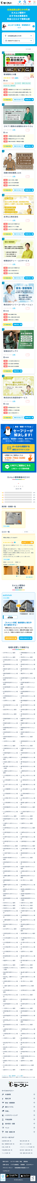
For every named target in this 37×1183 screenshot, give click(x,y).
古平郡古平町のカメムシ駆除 (10, 995)
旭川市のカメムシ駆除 (9, 657)
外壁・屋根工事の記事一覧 (26, 1153)
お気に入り (29, 3)
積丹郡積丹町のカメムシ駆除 (28, 863)
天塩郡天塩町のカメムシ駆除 (28, 911)
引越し (7, 1111)
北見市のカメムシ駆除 (27, 816)
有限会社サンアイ (11, 351)
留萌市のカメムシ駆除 (27, 1061)
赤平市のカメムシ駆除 (9, 653)
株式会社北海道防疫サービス (16, 397)
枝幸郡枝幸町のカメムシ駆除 (10, 733)
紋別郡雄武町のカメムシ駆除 (10, 1016)
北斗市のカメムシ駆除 (27, 995)
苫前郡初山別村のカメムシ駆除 (28, 930)
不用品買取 (8, 1119)
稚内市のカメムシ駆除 (27, 1070)
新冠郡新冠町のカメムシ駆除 (10, 957)
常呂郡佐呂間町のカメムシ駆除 (28, 925)
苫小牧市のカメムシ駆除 (10, 929)
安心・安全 (20, 4)
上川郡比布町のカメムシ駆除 (28, 799)
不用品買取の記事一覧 (7, 1150)
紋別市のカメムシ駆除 (27, 1024)
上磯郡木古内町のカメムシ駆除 (10, 772)
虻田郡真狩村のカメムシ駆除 (10, 692)
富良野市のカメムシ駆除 (27, 986)
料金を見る (7, 100)
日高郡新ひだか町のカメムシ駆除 (10, 968)
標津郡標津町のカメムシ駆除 (28, 854)
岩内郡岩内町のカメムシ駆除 (10, 706)
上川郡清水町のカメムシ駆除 (28, 781)
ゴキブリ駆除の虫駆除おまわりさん (18, 126)
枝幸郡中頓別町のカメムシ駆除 (28, 733)
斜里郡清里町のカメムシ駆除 (10, 867)
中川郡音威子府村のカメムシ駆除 (28, 939)
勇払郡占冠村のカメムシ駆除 (28, 1043)
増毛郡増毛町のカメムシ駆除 (28, 1000)
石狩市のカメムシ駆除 (9, 700)
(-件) (14, 130)
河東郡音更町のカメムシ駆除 (28, 754)
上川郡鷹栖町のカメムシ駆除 (10, 790)
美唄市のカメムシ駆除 (27, 968)
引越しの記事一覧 (6, 1147)
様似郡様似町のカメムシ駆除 (10, 849)
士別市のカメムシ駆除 (27, 857)
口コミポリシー (30, 1164)
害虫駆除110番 (10, 74)
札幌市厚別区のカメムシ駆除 (10, 828)
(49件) (16, 78)
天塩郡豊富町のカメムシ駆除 (10, 916)
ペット (7, 1128)
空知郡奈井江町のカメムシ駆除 (10, 894)
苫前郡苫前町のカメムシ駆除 (10, 934)
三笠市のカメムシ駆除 (9, 1008)
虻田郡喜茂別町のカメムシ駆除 (10, 679)
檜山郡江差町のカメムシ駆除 (28, 973)
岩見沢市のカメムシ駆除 (10, 709)
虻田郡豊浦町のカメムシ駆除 (10, 688)
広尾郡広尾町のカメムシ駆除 (10, 982)
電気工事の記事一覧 (24, 1141)
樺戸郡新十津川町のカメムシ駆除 (10, 767)
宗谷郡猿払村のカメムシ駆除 (28, 885)
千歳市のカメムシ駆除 (27, 908)
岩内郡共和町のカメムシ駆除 (28, 706)
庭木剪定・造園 (10, 1124)
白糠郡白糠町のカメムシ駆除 (10, 876)
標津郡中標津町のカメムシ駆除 (10, 858)
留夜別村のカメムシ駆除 (27, 1065)
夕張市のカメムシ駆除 (9, 1038)
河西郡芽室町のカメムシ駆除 (10, 754)
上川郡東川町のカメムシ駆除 (10, 799)
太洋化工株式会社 (11, 216)
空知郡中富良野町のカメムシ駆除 (28, 894)
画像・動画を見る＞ (29, 577)
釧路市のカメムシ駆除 (27, 819)
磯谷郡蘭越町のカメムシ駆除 (28, 701)
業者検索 (24, 4)
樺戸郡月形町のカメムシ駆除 (28, 767)
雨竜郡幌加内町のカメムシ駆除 (10, 728)
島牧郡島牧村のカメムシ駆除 (10, 863)
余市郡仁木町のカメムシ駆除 (10, 1052)
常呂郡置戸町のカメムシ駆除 (28, 921)
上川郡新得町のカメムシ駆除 (28, 785)
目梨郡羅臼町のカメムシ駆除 (10, 1012)
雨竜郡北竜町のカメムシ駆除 (28, 724)
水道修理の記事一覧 (6, 1141)
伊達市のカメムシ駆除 (9, 908)
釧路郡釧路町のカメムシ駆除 (10, 819)
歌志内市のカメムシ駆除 (10, 714)
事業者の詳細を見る (25, 638)
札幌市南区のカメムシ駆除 (28, 846)
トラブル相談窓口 (15, 1164)
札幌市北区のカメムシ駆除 (28, 828)
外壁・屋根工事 (10, 1132)
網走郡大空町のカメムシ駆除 (10, 670)
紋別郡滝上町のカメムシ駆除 (10, 1021)
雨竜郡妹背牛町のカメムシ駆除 (28, 728)
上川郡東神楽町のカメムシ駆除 (28, 794)
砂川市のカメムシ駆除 (27, 880)
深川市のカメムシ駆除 (27, 981)
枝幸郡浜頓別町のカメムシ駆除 (10, 737)
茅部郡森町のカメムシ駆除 (28, 807)
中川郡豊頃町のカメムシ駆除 (10, 943)
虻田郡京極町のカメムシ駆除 (28, 679)
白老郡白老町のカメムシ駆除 (28, 872)
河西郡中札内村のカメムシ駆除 (28, 749)
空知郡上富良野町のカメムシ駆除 (28, 890)
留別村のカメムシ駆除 (9, 1070)
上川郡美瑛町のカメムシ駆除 (10, 794)
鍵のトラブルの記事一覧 (25, 1144)
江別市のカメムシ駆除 (9, 741)
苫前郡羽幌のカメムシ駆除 (28, 933)
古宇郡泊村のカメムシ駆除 (28, 990)
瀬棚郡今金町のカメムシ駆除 (10, 885)
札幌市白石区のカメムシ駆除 (28, 833)
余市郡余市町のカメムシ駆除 (28, 1052)
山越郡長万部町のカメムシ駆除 (10, 1030)
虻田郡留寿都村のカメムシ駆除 (28, 692)
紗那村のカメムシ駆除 (27, 903)
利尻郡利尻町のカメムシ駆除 (10, 1057)
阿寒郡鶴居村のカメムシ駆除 (28, 653)
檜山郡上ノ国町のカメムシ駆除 (10, 977)
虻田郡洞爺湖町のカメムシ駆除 (28, 683)
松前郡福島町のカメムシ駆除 (10, 1004)
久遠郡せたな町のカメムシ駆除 (10, 824)
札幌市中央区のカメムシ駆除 (10, 838)
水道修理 (8, 1094)
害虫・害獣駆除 (12, 1075)
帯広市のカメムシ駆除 (27, 746)
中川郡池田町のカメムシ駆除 (10, 939)
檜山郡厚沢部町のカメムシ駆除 (10, 973)
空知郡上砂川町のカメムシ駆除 (10, 890)
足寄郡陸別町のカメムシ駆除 (28, 661)
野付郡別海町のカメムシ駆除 (28, 961)
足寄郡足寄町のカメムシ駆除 (10, 661)
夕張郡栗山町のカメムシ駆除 (28, 1030)
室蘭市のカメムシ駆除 (27, 1008)
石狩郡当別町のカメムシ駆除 (28, 697)
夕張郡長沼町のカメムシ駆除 (10, 1034)
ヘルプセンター (6, 1171)
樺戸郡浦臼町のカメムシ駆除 (28, 763)
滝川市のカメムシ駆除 (27, 905)
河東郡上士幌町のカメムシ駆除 (10, 758)
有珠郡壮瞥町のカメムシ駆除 (28, 710)
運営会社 (26, 1161)
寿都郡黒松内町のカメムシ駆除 (28, 876)
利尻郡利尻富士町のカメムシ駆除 (28, 1057)
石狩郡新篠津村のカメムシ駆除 (10, 697)
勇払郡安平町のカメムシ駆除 (10, 1043)
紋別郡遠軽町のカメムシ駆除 (28, 1012)
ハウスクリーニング (11, 1115)
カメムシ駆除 (6, 526)
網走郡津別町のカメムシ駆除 (28, 670)
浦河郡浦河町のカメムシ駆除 (28, 715)
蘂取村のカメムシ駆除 (9, 905)
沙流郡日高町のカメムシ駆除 (28, 849)
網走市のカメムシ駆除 (27, 673)
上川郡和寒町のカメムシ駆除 (10, 803)
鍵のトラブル (9, 1107)
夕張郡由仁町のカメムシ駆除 (28, 1034)
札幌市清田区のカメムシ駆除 (10, 833)
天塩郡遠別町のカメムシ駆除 (10, 911)
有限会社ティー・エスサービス (16, 260)
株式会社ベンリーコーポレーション (18, 304)
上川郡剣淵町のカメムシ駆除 (10, 781)
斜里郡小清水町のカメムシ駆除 (28, 867)
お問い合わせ (6, 1164)
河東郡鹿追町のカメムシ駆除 (28, 758)
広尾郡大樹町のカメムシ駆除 (28, 977)
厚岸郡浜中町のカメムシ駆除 (28, 665)
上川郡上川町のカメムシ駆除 (28, 776)
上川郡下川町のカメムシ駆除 (10, 785)
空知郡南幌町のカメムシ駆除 (10, 899)
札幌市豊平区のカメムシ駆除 (10, 842)
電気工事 (8, 1098)
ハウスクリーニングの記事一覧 (27, 1147)
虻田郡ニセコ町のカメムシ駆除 (28, 688)
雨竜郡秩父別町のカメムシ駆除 (28, 719)
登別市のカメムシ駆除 (9, 965)
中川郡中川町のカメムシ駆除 (28, 943)
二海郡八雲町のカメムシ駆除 (10, 986)
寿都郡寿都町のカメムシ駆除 (10, 881)
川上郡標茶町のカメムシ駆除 (10, 812)
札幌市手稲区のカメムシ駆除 (28, 838)
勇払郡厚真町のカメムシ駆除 (28, 1039)
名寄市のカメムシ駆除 (27, 951)
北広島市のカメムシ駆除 (10, 816)
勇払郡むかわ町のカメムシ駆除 (10, 1048)
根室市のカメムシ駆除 (9, 960)
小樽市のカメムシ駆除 (9, 746)
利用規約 (23, 1164)
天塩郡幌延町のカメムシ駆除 (28, 916)
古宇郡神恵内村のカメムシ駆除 (10, 991)
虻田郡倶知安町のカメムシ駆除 (10, 683)
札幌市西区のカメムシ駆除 (28, 841)
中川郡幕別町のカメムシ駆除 (10, 952)
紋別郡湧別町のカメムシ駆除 (10, 1025)
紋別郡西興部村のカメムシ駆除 (28, 1021)
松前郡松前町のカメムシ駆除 (28, 1004)
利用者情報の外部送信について (22, 1167)
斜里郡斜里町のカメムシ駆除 (10, 872)
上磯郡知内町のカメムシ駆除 (28, 772)
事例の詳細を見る (10, 638)
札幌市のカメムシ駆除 (27, 823)
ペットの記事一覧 (6, 1153)
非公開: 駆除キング (12, 564)
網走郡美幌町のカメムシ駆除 (10, 674)
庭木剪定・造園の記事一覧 (26, 1150)
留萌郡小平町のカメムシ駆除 (10, 1061)
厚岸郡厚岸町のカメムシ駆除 (10, 665)
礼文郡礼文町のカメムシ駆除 (10, 1066)
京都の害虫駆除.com (12, 172)
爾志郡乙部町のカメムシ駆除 (28, 957)
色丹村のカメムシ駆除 (9, 903)
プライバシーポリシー (8, 1167)
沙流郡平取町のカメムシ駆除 (10, 854)
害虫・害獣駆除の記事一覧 (8, 1144)
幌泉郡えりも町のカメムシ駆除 (10, 1000)
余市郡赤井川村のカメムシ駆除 (28, 1048)
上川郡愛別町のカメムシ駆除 (10, 776)
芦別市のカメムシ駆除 (27, 657)
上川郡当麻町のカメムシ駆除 (28, 790)
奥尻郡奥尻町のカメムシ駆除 (28, 742)
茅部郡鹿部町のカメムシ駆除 (10, 808)
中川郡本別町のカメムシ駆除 (28, 948)
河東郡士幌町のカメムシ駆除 (10, 763)
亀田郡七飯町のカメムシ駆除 (28, 803)
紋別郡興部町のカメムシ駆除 (28, 1016)
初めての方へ (6, 1161)
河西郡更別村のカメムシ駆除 (10, 749)
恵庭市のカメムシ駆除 (27, 736)
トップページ (4, 1075)
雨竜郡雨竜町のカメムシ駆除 (10, 719)
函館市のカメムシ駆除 (27, 965)
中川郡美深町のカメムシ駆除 (10, 948)
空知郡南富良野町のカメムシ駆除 (28, 899)
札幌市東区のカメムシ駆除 (10, 846)
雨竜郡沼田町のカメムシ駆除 (10, 724)
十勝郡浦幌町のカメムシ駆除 (10, 921)
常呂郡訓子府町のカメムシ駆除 (10, 925)
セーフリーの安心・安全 (16, 1161)
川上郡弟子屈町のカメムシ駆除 (28, 812)
